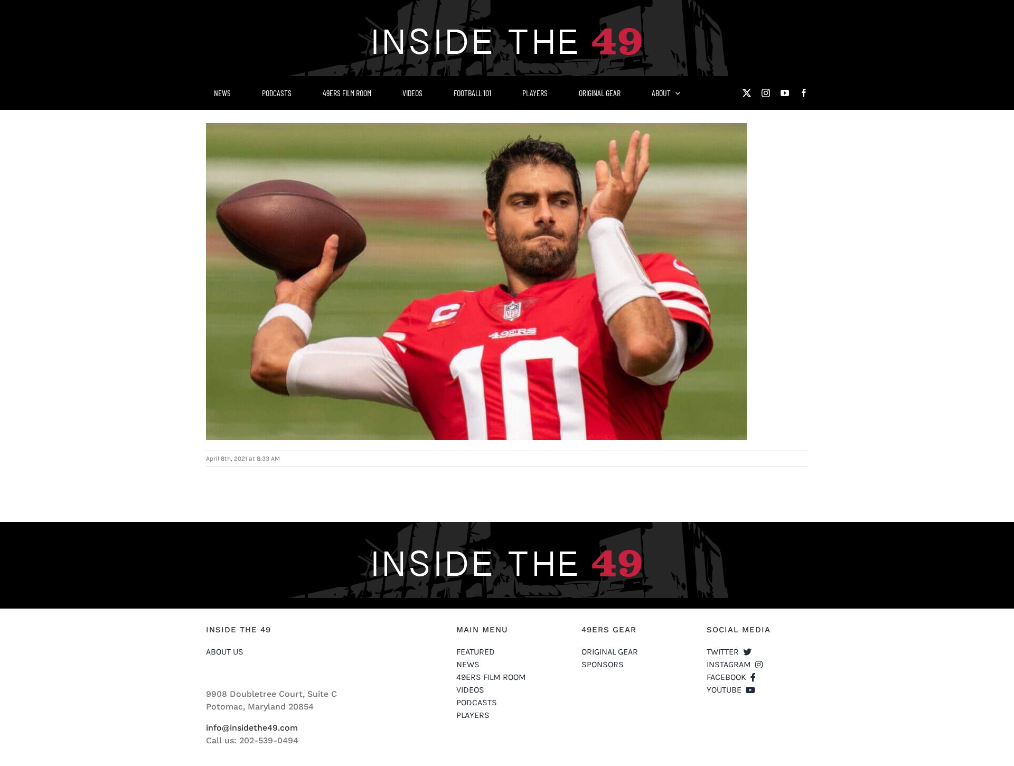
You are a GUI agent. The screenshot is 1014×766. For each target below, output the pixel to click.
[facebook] (804, 93)
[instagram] (766, 93)
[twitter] (747, 93)
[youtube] (785, 93)
